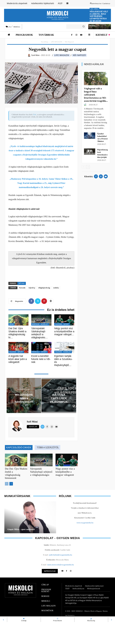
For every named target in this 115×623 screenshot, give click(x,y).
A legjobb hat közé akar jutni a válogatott (17, 359)
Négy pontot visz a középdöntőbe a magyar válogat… (64, 331)
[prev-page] (6, 484)
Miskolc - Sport (39, 352)
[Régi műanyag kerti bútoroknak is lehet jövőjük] (89, 151)
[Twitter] (38, 301)
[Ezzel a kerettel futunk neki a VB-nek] (41, 347)
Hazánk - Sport (62, 324)
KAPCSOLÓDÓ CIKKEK (18, 447)
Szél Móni (32, 421)
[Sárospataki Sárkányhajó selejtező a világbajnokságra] (41, 320)
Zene (11, 324)
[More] (51, 301)
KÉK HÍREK (94, 9)
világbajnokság (44, 288)
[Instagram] (76, 34)
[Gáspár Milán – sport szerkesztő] (30, 517)
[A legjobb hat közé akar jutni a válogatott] (18, 347)
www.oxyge (81, 523)
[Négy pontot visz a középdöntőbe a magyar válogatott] (64, 320)
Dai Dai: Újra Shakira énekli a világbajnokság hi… (17, 333)
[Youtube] (81, 34)
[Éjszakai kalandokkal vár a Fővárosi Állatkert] (89, 135)
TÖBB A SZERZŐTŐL (48, 447)
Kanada (22, 288)
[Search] (83, 26)
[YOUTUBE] (62, 571)
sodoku (56, 288)
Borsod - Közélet (40, 324)
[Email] (42, 427)
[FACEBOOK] (66, 571)
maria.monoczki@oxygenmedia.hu (60, 565)
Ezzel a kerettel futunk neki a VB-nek (40, 359)
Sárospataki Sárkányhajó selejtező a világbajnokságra (41, 471)
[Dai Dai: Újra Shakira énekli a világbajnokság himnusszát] (18, 320)
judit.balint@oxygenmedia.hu (60, 555)
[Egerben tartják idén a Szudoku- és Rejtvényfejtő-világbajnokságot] (64, 347)
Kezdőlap (44, 42)
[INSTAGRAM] (70, 571)
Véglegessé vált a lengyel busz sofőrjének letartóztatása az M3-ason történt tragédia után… (99, 19)
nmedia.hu (89, 523)
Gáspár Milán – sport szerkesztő (21, 529)
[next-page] (11, 484)
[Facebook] (71, 34)
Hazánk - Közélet (63, 352)
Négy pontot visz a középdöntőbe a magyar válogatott (65, 471)
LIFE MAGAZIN (56, 42)
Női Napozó (79, 55)
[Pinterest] (44, 301)
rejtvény (31, 288)
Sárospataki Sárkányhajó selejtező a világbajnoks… (39, 333)
